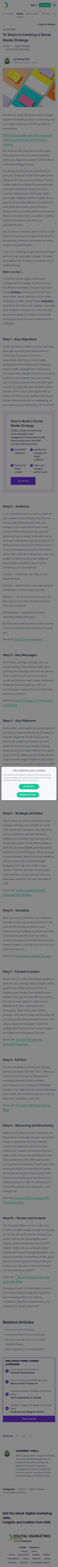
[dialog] (28, 783)
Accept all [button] (29, 786)
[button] (29, 794)
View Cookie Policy (30, 780)
